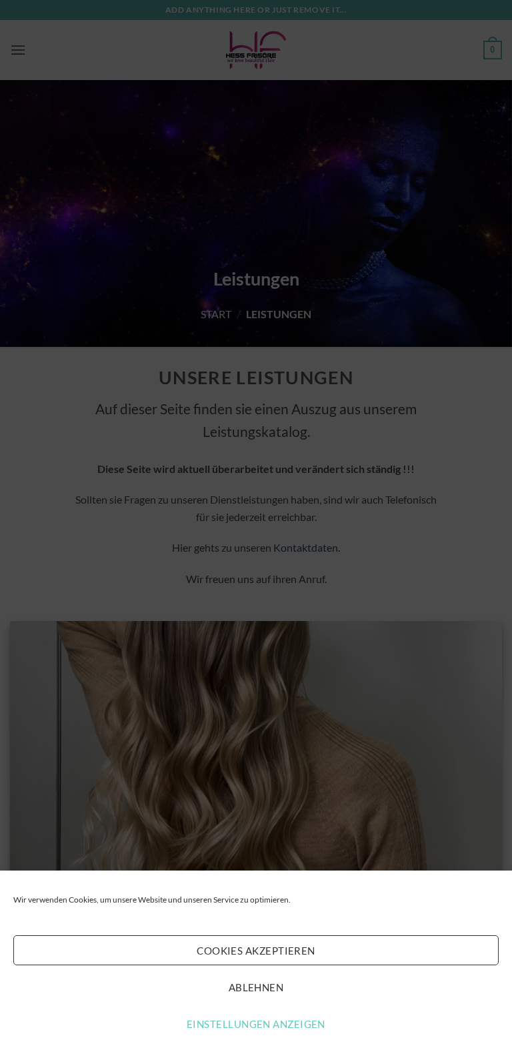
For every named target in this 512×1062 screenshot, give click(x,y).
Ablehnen (256, 987)
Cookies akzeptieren (256, 951)
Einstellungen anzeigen (256, 1024)
